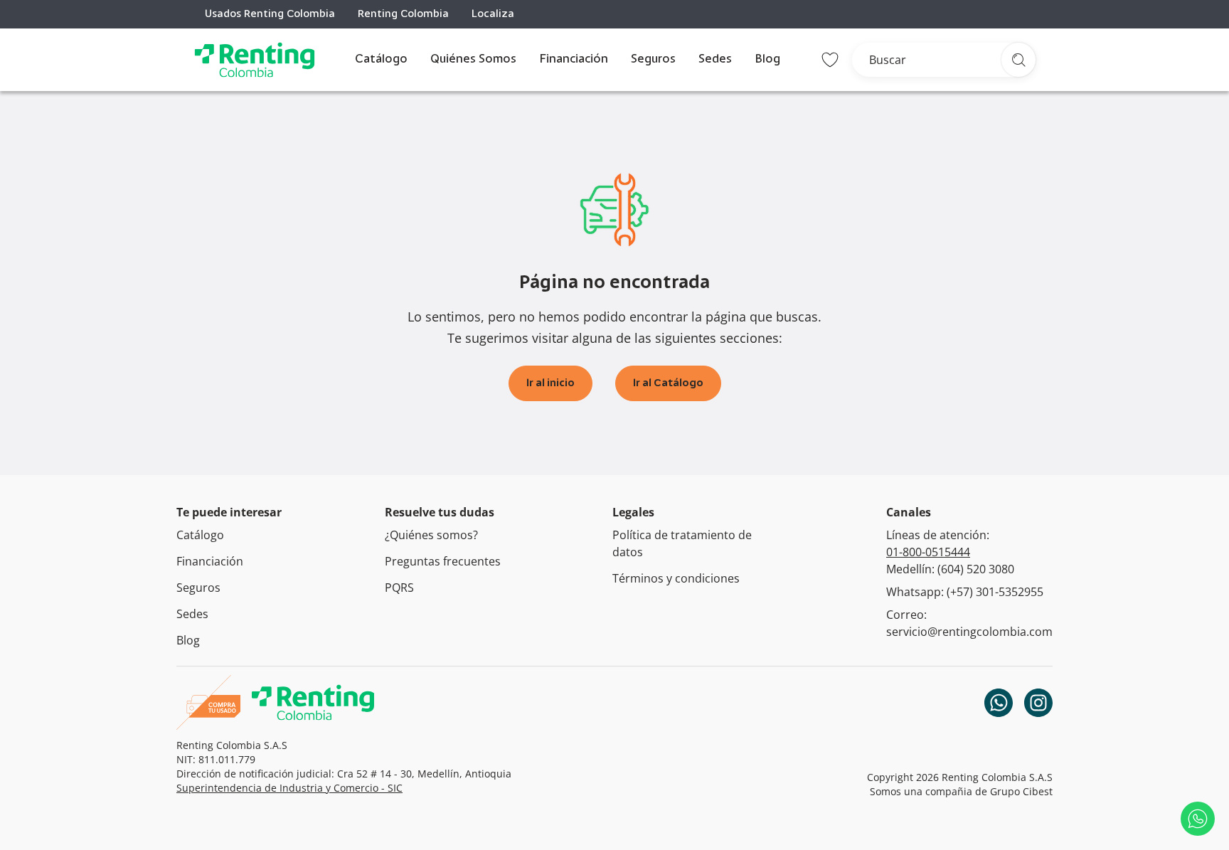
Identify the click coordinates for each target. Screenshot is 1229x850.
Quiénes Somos (473, 59)
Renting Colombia (403, 14)
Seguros (653, 59)
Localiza (493, 14)
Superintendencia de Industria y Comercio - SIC (289, 788)
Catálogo (381, 59)
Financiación (573, 59)
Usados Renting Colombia (270, 14)
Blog (767, 59)
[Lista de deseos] (830, 59)
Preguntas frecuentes (443, 561)
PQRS (399, 587)
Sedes (715, 59)
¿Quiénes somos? (431, 535)
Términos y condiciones (676, 578)
